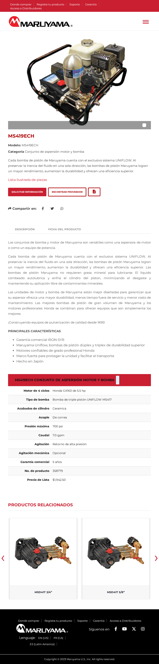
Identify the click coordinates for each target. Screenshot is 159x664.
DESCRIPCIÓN (25, 229)
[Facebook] (115, 628)
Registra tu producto (50, 4)
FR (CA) (58, 638)
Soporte (74, 4)
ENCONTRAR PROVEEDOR (67, 191)
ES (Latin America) (42, 644)
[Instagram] (143, 628)
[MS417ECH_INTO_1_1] (79, 82)
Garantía (91, 4)
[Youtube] (124, 628)
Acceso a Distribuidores (26, 8)
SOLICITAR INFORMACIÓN (27, 191)
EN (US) (43, 638)
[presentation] (3, 558)
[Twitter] (134, 628)
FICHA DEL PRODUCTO (64, 229)
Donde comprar (20, 4)
